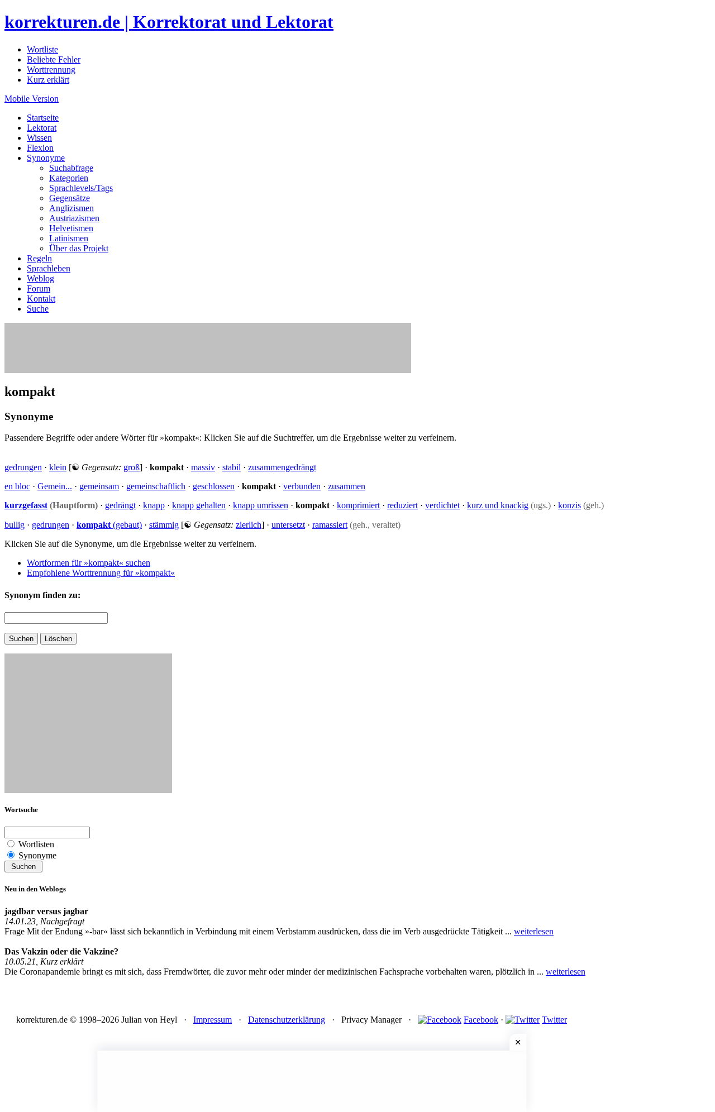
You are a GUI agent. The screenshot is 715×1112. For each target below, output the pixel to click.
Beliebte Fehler (53, 59)
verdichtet (442, 505)
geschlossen (214, 486)
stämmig (164, 524)
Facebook (481, 1019)
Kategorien (68, 178)
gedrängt (120, 505)
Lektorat (41, 127)
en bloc (17, 486)
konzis (569, 505)
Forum (38, 288)
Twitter (554, 1019)
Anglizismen (71, 208)
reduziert (402, 505)
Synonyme (46, 158)
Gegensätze (69, 198)
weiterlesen (534, 931)
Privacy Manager (371, 1019)
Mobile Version (31, 98)
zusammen (346, 486)
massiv (203, 467)
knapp (154, 505)
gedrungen (23, 467)
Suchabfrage (71, 168)
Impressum (212, 1019)
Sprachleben (48, 268)
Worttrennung (51, 69)
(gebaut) (109, 524)
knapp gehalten (199, 505)
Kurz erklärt (48, 79)
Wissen (39, 137)
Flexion (40, 147)
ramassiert (329, 524)
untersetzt (288, 524)
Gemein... (54, 486)
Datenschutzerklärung (286, 1019)
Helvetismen (71, 228)
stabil (231, 467)
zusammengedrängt (282, 467)
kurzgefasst (25, 505)
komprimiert (358, 505)
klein (57, 467)
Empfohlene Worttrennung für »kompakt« (101, 573)
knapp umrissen (260, 505)
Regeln (39, 258)
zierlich (248, 524)
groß (131, 467)
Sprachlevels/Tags (81, 188)
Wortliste (42, 49)
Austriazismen (74, 218)
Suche (38, 308)
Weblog (40, 278)
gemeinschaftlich (155, 486)
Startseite (43, 117)
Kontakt (41, 298)
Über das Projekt (78, 248)
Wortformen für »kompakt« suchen (88, 562)
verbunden (302, 486)
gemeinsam (99, 486)
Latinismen (68, 238)
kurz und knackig (497, 505)
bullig (14, 524)
